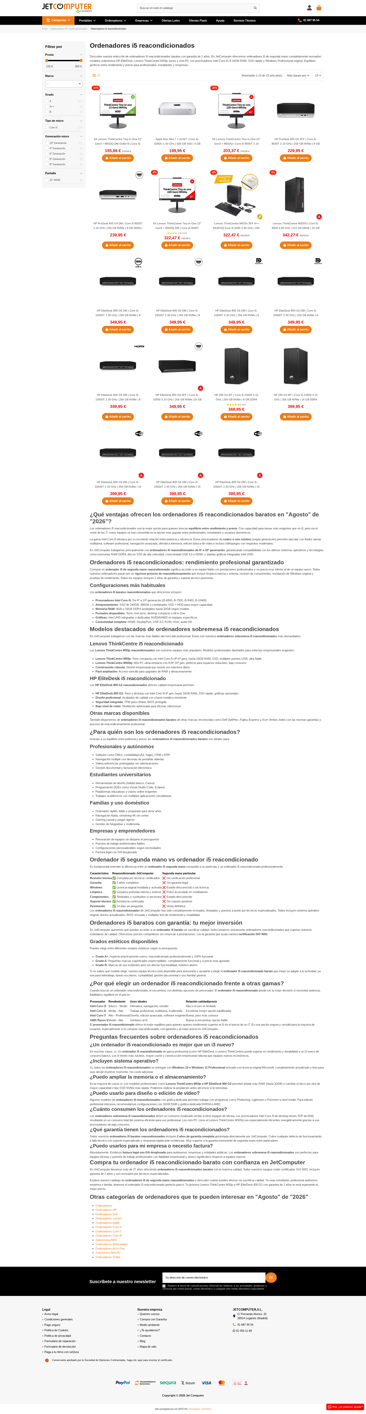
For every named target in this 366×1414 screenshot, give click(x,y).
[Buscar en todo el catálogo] (255, 8)
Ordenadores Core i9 (109, 1235)
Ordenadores (104, 1205)
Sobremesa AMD (106, 1240)
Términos (206, 1409)
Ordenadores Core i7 (109, 1231)
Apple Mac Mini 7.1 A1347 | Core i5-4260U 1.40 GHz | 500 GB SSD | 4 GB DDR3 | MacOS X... (177, 144)
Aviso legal (51, 1314)
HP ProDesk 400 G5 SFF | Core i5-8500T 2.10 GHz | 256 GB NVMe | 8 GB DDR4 (296, 144)
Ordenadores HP (106, 1209)
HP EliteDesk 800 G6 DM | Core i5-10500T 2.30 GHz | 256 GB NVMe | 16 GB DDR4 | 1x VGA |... (118, 487)
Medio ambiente (150, 1324)
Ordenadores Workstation (112, 1244)
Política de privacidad (57, 1335)
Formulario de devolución (60, 1346)
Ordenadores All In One (110, 1248)
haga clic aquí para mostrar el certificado (149, 1360)
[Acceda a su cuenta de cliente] (309, 8)
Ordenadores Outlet (108, 1257)
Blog (142, 1341)
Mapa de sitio (148, 1346)
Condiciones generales (58, 1319)
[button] (58, 20)
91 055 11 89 (243, 1330)
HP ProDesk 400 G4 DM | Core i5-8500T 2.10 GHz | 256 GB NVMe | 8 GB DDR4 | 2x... (118, 228)
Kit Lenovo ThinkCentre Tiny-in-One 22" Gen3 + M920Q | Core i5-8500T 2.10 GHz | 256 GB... (236, 144)
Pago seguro (52, 1324)
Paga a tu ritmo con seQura (61, 1352)
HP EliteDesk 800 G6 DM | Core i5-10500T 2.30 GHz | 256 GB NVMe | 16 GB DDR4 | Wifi (177, 487)
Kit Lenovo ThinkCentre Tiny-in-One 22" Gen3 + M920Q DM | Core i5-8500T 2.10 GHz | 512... (177, 228)
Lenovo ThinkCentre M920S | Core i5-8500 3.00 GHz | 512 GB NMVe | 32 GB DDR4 (295, 228)
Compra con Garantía (153, 1319)
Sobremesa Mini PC (108, 1252)
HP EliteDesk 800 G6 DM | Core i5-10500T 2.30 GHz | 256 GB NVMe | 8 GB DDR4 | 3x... (295, 315)
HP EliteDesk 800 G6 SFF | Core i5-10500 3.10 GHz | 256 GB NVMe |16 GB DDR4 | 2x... (177, 399)
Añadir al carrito (120, 157)
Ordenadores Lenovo (109, 1218)
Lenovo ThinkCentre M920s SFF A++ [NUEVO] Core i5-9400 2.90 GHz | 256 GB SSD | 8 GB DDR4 (236, 228)
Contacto (145, 1335)
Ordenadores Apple (108, 1222)
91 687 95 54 (245, 1324)
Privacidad (194, 1409)
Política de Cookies (56, 1330)
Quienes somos (150, 1314)
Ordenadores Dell (106, 1214)
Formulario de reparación (59, 1341)
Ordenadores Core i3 (109, 1227)
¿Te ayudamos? (150, 1330)
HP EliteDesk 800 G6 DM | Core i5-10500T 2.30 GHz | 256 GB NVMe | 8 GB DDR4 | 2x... (118, 315)
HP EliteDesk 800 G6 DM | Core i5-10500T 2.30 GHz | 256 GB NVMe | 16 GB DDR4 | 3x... (236, 487)
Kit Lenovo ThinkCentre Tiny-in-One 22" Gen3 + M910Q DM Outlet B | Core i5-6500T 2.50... (118, 144)
